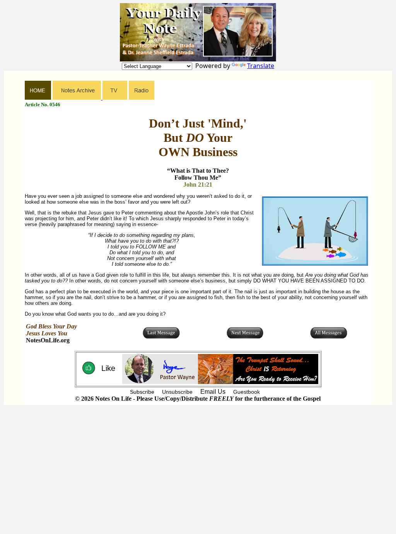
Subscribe (142, 392)
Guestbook (246, 392)
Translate (260, 65)
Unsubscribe (177, 392)
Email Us (212, 391)
